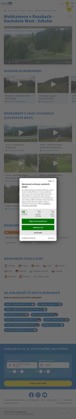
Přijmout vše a (38, 221)
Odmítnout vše (38, 228)
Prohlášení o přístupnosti (29, 238)
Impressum (51, 238)
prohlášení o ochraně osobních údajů (36, 205)
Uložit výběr (38, 233)
